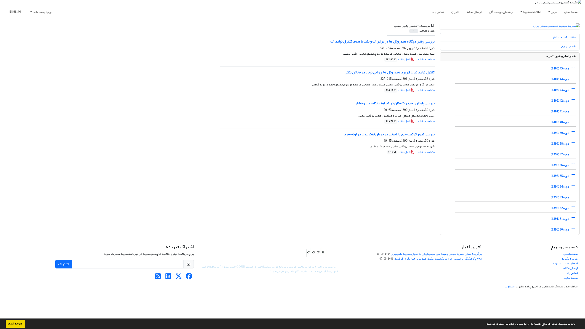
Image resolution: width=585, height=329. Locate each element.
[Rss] (158, 277)
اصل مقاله (398, 59)
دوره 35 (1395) (560, 176)
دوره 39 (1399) (560, 133)
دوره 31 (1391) (560, 219)
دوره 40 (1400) (560, 122)
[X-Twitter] (178, 277)
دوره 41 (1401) (560, 111)
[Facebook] (189, 277)
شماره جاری (568, 46)
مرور (554, 12)
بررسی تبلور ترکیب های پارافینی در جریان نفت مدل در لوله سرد (389, 134)
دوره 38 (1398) (560, 144)
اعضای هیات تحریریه (565, 263)
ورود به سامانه (42, 12)
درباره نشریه (570, 258)
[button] (484, 324)
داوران (455, 12)
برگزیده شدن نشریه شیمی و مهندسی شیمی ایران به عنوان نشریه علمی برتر (436, 254)
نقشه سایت (571, 278)
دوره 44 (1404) (560, 79)
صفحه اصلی (571, 12)
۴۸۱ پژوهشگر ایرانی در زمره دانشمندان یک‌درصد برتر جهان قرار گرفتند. (438, 258)
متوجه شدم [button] (15, 323)
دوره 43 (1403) (560, 90)
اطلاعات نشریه (531, 12)
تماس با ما (438, 12)
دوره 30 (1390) (560, 229)
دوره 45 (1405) (560, 68)
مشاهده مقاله (426, 59)
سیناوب (510, 286)
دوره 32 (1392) (560, 208)
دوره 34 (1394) (560, 186)
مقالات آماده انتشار (564, 37)
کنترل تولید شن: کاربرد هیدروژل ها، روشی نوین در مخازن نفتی (390, 72)
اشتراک (63, 264)
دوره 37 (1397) (560, 154)
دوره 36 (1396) (560, 165)
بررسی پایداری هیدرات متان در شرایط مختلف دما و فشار (395, 103)
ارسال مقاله (474, 12)
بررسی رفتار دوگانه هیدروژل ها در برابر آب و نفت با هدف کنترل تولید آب (382, 41)
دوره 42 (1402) (560, 101)
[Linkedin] (168, 277)
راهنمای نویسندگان (501, 12)
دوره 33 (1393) (560, 197)
